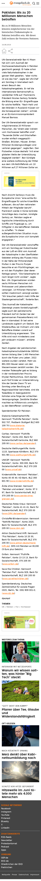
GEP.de (4, 857)
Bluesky (5, 821)
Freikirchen (6, 867)
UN (3, 607)
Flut (16, 607)
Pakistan (9, 607)
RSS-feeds (6, 837)
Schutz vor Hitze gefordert (18, 786)
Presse (14, 874)
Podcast (5, 846)
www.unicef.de (13, 469)
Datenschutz (24, 874)
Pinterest (5, 818)
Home (4, 51)
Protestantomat (9, 843)
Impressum (34, 874)
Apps (3, 850)
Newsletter (6, 840)
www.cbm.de (16, 528)
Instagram (6, 812)
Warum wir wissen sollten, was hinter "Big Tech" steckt (20, 674)
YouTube (5, 815)
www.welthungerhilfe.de (22, 455)
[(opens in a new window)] (19, 181)
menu (3, 3)
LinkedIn (5, 828)
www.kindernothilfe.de (21, 481)
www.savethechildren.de (15, 578)
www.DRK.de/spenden (14, 513)
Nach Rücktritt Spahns (15, 751)
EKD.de (5, 861)
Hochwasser (26, 607)
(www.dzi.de (8, 593)
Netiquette (6, 874)
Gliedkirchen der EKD (12, 864)
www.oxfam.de (10, 564)
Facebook (6, 808)
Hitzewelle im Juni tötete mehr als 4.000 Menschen (19, 794)
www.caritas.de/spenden (22, 443)
